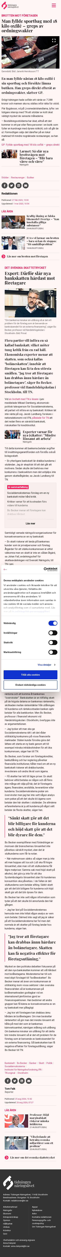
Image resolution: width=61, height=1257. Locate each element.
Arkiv (34, 1213)
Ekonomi (7, 1213)
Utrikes (6, 1227)
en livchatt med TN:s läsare (23, 399)
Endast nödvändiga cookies (30, 685)
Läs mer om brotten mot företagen (27, 256)
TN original (10, 1073)
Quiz (5, 1234)
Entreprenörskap (10, 1217)
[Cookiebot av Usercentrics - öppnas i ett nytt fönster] (43, 569)
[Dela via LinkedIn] (19, 185)
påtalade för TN (40, 417)
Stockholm (23, 1073)
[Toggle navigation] (54, 5)
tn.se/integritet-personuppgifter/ (31, 611)
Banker (33, 1063)
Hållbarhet (7, 1224)
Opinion (6, 1220)
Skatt (42, 1063)
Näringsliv (7, 1210)
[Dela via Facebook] (5, 185)
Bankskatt (10, 1063)
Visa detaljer (44, 664)
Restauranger (18, 177)
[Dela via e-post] (26, 185)
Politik (49, 1063)
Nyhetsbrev (37, 1210)
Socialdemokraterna (15, 1066)
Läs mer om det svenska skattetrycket (32, 1157)
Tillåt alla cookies (30, 674)
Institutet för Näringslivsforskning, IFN (23, 1069)
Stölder (5, 177)
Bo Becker (22, 1063)
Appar (35, 1207)
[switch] (52, 632)
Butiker (30, 177)
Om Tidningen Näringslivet (44, 1227)
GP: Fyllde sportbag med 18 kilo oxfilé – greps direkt (30, 144)
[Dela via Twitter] (12, 185)
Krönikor (7, 1230)
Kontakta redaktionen (41, 1217)
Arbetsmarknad (10, 1207)
